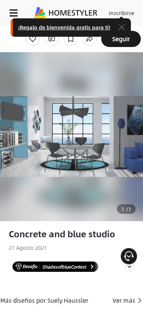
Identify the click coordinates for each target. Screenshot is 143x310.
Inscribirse (121, 13)
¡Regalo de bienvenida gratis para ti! (64, 27)
